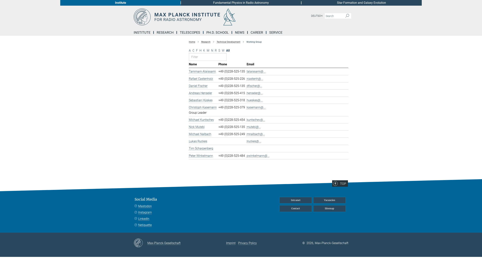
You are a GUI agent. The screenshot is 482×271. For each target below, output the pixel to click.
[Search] (347, 16)
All (228, 50)
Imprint (231, 243)
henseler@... (255, 93)
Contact (295, 208)
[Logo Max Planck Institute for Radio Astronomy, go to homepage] (204, 16)
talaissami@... (256, 71)
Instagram (145, 212)
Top (343, 184)
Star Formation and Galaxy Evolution (361, 3)
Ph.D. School (217, 32)
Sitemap (329, 208)
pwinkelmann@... (258, 156)
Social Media (146, 199)
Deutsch (317, 15)
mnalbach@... (256, 134)
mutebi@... (254, 127)
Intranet (295, 200)
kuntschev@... (256, 120)
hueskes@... (255, 100)
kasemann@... (256, 107)
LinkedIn (143, 219)
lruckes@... (254, 141)
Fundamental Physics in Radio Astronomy (241, 3)
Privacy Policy (247, 243)
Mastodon (145, 206)
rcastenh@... (255, 79)
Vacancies (329, 200)
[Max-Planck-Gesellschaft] (140, 243)
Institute (120, 3)
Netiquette (145, 225)
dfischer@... (254, 86)
